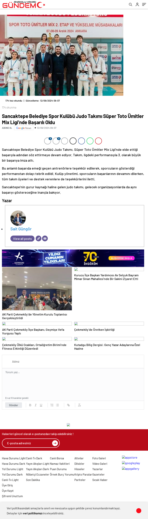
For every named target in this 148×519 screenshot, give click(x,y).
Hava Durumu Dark (13, 463)
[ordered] (52, 405)
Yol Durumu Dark (12, 474)
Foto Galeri (99, 458)
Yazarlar (97, 469)
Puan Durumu (58, 469)
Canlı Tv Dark (34, 458)
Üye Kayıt (8, 490)
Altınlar (79, 458)
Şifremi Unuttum (12, 496)
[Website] (38, 238)
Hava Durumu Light (14, 458)
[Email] (45, 238)
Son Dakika (33, 480)
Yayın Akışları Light (38, 463)
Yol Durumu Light (12, 469)
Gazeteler (98, 474)
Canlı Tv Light (10, 480)
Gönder (13, 405)
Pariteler (80, 480)
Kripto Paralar (83, 474)
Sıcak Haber (100, 480)
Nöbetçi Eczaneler (37, 474)
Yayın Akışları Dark (37, 469)
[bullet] (57, 405)
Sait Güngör (21, 228)
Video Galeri (99, 463)
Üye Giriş (7, 485)
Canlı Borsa (57, 458)
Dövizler (79, 463)
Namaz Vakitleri (60, 463)
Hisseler (79, 469)
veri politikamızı (32, 513)
